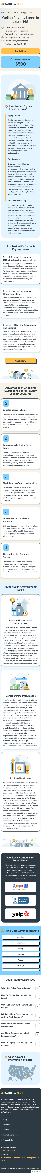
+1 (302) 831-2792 (8, 1150)
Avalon (20, 960)
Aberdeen (20, 937)
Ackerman (20, 943)
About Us (6, 1125)
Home (3, 13)
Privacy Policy (8, 1140)
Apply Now (20, 51)
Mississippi (23, 13)
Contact (6, 1130)
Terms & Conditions (10, 1135)
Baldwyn (20, 966)
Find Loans (12, 13)
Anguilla (20, 954)
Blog (5, 1119)
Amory (20, 948)
